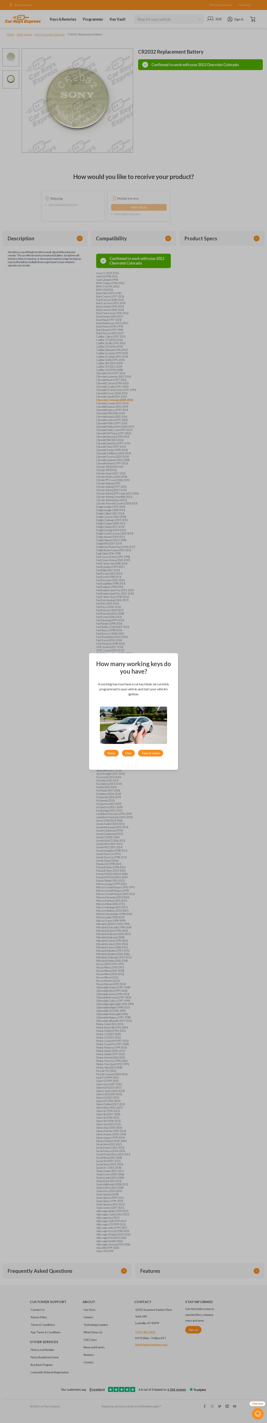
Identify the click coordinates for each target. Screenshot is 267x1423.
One (128, 753)
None (111, 753)
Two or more (150, 753)
